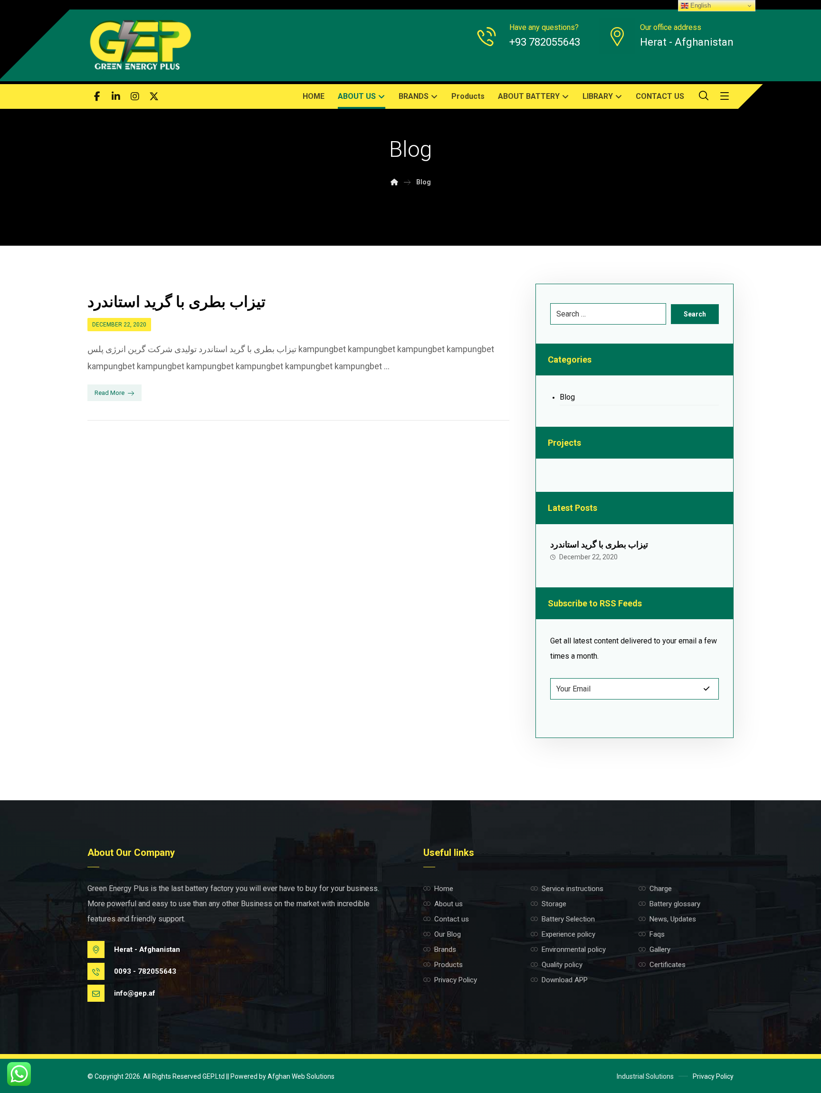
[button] (96, 96)
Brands (445, 949)
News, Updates (672, 919)
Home (443, 888)
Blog (567, 397)
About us (448, 904)
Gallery (659, 949)
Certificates (667, 964)
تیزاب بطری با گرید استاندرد (599, 544)
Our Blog (447, 934)
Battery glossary (674, 904)
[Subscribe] (706, 688)
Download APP (565, 980)
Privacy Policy (455, 980)
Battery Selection (568, 919)
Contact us (451, 919)
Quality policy (562, 964)
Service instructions (572, 888)
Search (695, 314)
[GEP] (139, 45)
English (699, 5)
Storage (554, 904)
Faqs (657, 934)
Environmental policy (574, 949)
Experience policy (568, 934)
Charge (660, 888)
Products (448, 964)
